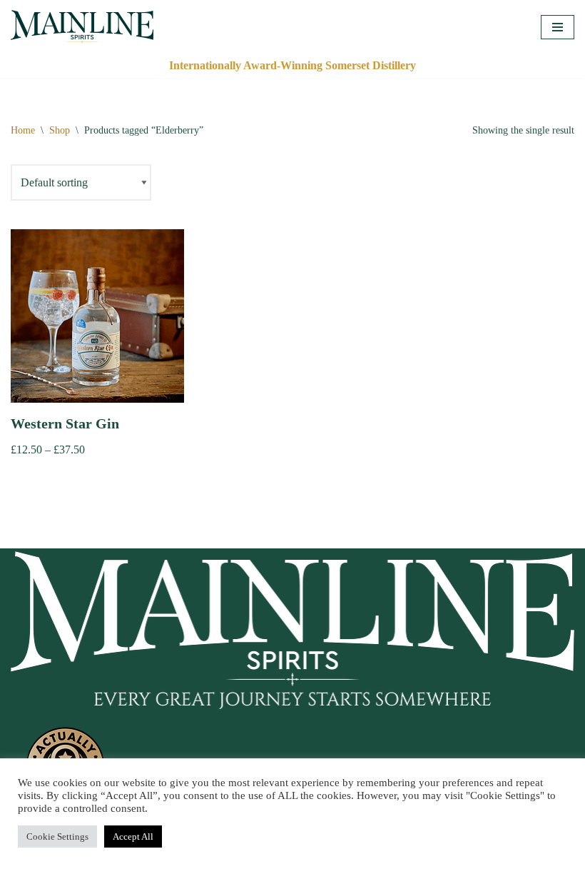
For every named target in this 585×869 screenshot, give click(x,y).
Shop (59, 130)
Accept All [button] (133, 836)
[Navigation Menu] (557, 27)
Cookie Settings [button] (57, 836)
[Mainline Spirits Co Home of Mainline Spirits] (82, 27)
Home (23, 130)
